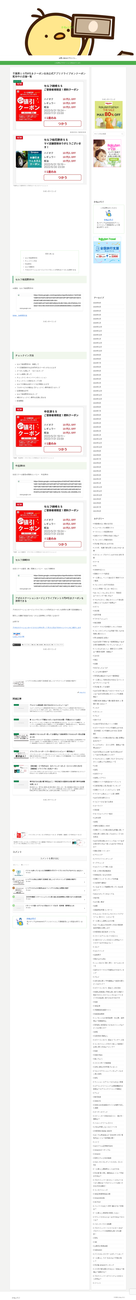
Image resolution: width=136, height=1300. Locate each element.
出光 (34, 644)
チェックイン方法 (31, 261)
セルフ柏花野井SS (31, 258)
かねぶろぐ (31, 918)
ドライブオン (27, 644)
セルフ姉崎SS (29, 267)
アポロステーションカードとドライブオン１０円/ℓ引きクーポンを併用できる (50, 270)
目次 (47, 254)
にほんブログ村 (18, 637)
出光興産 (40, 644)
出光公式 (48, 644)
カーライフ (17, 644)
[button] (122, 134)
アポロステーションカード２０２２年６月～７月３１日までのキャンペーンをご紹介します (47, 627)
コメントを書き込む (49, 858)
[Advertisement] (50, 206)
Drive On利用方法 (20, 315)
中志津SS (28, 264)
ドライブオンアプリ (58, 644)
